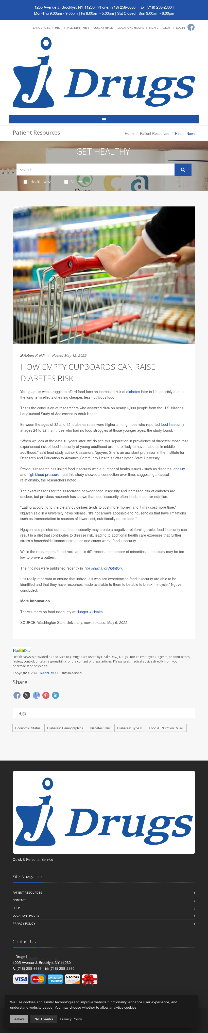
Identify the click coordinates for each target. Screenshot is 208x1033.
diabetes (133, 391)
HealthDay (46, 673)
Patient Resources (154, 133)
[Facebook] (191, 27)
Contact (19, 900)
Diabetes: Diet (100, 727)
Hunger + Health (89, 611)
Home (129, 133)
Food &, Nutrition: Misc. (166, 727)
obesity (179, 468)
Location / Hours (130, 27)
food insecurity (172, 424)
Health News (41, 181)
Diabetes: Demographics (65, 727)
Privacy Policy (24, 923)
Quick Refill (103, 27)
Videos (77, 181)
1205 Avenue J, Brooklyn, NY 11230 (64, 7)
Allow (19, 1019)
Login (180, 27)
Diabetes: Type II (129, 727)
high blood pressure (43, 474)
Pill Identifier (78, 27)
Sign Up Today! (160, 27)
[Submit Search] (183, 170)
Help (58, 27)
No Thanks (43, 1019)
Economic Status (28, 727)
